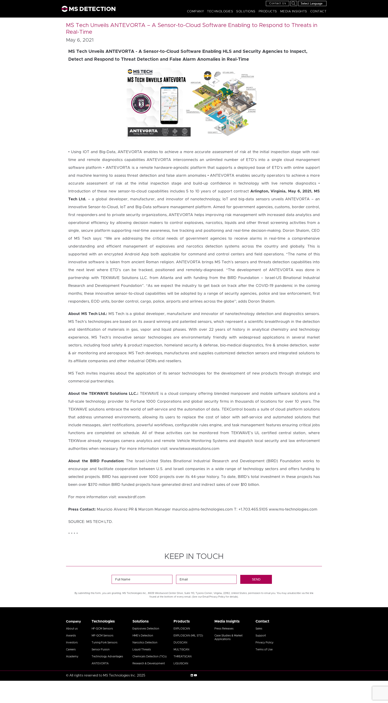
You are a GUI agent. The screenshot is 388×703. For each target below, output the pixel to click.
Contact (318, 11)
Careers (71, 649)
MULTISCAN (181, 649)
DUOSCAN (180, 642)
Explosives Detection (145, 628)
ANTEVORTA (100, 663)
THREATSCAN (183, 656)
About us (72, 628)
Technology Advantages (107, 656)
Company (195, 11)
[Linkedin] (192, 675)
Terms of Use (264, 649)
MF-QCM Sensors (102, 635)
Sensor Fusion (101, 649)
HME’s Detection (142, 635)
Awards (71, 635)
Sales (259, 628)
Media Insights (293, 11)
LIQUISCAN (181, 663)
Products (268, 11)
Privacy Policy (264, 642)
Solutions (246, 11)
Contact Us (277, 3)
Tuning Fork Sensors (104, 642)
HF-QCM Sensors (102, 628)
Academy (72, 656)
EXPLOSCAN (182, 628)
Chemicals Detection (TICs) (149, 656)
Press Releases (224, 628)
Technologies (220, 11)
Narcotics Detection (144, 642)
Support (261, 635)
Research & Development (148, 663)
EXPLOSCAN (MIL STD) (188, 635)
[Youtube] (195, 675)
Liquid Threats (141, 649)
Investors (72, 642)
